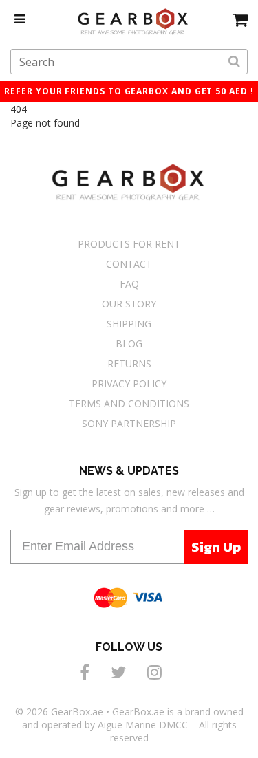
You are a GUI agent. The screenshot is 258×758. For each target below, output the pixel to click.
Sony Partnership (129, 423)
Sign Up (216, 547)
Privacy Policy (129, 383)
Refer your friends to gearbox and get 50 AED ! (128, 91)
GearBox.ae (77, 711)
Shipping (129, 323)
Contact (129, 263)
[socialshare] (87, 671)
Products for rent (129, 243)
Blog (129, 343)
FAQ (129, 283)
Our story (129, 303)
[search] (234, 62)
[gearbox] (240, 19)
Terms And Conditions (129, 403)
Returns (129, 363)
